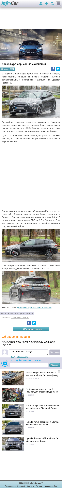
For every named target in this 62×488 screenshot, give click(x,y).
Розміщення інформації (14, 486)
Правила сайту (50, 486)
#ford (3, 313)
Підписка (54, 365)
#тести (30, 313)
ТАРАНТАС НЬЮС (20, 317)
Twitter (58, 69)
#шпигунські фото (16, 313)
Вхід (13, 356)
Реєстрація (22, 356)
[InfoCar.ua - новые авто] (10, 3)
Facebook (53, 69)
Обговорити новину (32, 329)
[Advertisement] (31, 176)
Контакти (30, 486)
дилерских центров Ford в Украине (34, 307)
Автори (39, 486)
